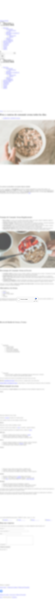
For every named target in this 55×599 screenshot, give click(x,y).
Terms (36, 301)
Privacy (34, 301)
